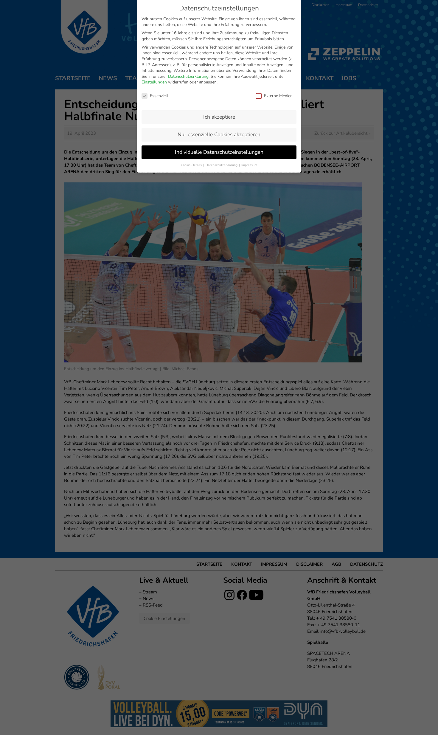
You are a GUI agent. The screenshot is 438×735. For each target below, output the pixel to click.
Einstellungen (154, 82)
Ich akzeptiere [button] (219, 116)
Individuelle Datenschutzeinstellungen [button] (219, 152)
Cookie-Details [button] (192, 165)
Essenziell (159, 96)
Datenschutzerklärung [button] (222, 165)
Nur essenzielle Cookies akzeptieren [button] (219, 134)
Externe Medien (278, 96)
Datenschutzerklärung (188, 76)
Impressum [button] (249, 165)
